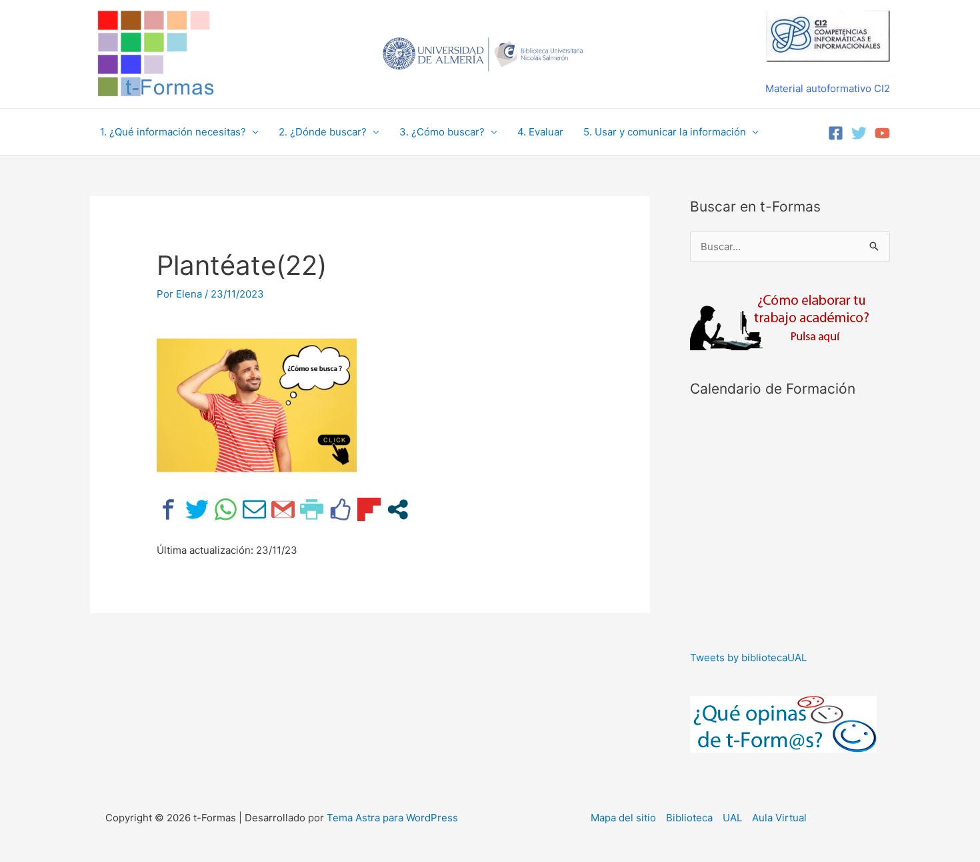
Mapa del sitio (623, 817)
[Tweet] (197, 509)
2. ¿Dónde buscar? (323, 131)
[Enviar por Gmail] (283, 509)
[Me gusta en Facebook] (340, 509)
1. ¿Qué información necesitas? (173, 131)
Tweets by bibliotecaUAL (748, 657)
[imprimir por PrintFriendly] (311, 509)
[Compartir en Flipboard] (369, 509)
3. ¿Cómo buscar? (442, 131)
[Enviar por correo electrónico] (254, 509)
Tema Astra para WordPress (392, 817)
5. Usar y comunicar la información (664, 131)
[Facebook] (835, 133)
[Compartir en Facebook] (168, 509)
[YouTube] (882, 133)
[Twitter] (859, 133)
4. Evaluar (540, 131)
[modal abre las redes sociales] (397, 509)
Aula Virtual (779, 817)
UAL (732, 817)
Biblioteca (689, 817)
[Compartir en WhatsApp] (225, 509)
